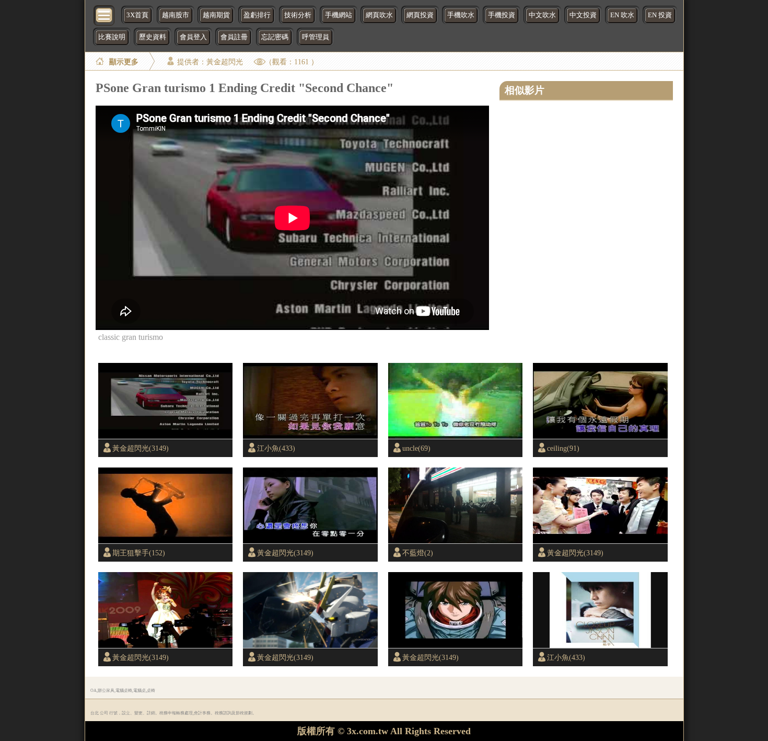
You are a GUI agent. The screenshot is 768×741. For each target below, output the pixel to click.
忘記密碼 (274, 37)
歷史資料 (152, 37)
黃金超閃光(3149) (140, 448)
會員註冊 (234, 37)
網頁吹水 (379, 15)
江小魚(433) (276, 448)
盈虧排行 (257, 15)
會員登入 (193, 37)
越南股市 (175, 15)
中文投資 (583, 15)
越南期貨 (216, 15)
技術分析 (297, 15)
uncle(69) (416, 448)
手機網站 (338, 15)
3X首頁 (137, 15)
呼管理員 (315, 37)
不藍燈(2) (417, 553)
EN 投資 (660, 15)
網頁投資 (420, 15)
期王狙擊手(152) (138, 553)
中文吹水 (542, 15)
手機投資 (501, 15)
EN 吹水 (622, 15)
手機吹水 (460, 15)
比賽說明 (111, 37)
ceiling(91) (563, 448)
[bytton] (104, 14)
